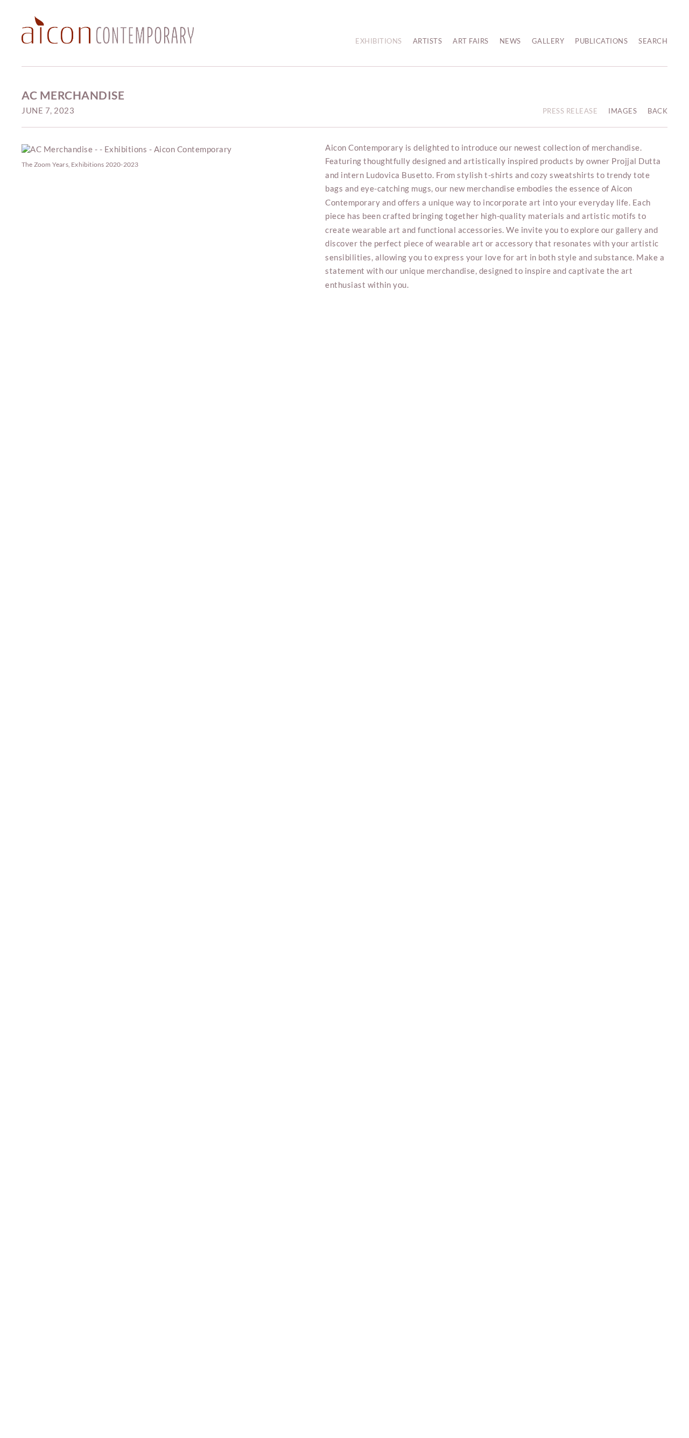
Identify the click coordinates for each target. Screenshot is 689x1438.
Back (657, 111)
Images (622, 111)
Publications (601, 41)
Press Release (570, 111)
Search (652, 41)
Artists (427, 41)
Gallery (548, 41)
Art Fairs (471, 41)
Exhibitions (378, 41)
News (510, 41)
